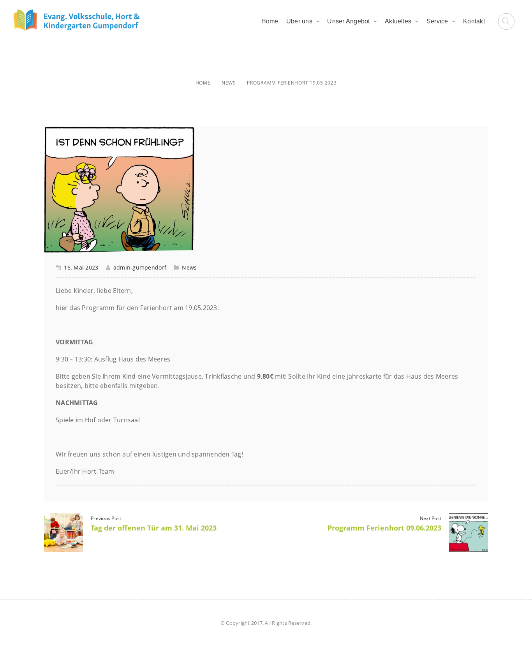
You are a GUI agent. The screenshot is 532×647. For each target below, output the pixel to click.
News (229, 82)
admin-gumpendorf (139, 267)
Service (437, 21)
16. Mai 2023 (81, 267)
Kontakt (474, 21)
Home (269, 21)
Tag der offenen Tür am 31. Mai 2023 (154, 527)
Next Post (430, 518)
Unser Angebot (348, 21)
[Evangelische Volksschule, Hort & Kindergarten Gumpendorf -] (77, 20)
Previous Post (106, 518)
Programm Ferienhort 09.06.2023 (384, 527)
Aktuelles (398, 21)
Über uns (299, 21)
